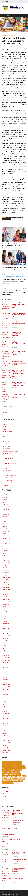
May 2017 (5, 701)
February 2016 (6, 738)
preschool (12, 774)
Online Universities (7, 453)
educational (10, 770)
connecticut (10, 217)
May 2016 (5, 730)
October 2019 (6, 633)
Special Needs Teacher (8, 482)
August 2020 (5, 609)
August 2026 (5, 494)
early (24, 768)
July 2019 (5, 640)
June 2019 (5, 643)
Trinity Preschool (6, 846)
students (13, 778)
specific (4, 778)
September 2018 (6, 665)
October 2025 (6, 514)
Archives (5, 412)
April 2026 (5, 502)
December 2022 (6, 577)
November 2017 (6, 686)
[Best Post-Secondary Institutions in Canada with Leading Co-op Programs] (6, 382)
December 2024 (6, 536)
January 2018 (6, 682)
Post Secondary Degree (8, 458)
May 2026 (5, 499)
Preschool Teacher (7, 470)
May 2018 (5, 672)
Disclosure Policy (6, 793)
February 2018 (6, 679)
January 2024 (6, 560)
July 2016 (5, 725)
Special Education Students (9, 480)
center (20, 761)
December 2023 (6, 562)
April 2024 (5, 553)
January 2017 (6, 711)
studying (18, 778)
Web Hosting (5, 485)
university (11, 782)
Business (5, 424)
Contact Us (5, 791)
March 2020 (5, 621)
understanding (15, 780)
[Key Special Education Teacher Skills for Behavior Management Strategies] (14, 234)
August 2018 (5, 667)
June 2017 (5, 699)
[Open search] (24, 16)
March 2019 (5, 650)
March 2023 (5, 570)
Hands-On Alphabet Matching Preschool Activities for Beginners (19, 363)
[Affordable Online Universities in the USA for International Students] (6, 322)
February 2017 (6, 708)
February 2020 (6, 623)
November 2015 (6, 745)
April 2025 (5, 526)
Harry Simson (13, 46)
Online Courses (6, 446)
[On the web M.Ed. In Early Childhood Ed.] (6, 852)
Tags (4, 414)
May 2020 (5, 616)
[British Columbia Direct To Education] (6, 878)
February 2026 (6, 506)
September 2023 (6, 565)
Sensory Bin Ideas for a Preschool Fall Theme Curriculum (17, 334)
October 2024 (6, 541)
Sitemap (4, 796)
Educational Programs (7, 431)
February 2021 (6, 594)
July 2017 (5, 696)
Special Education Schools (8, 35)
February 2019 (6, 652)
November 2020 (6, 601)
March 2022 (5, 582)
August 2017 (5, 694)
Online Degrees (6, 448)
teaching (9, 780)
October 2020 (6, 604)
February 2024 (6, 558)
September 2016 (6, 721)
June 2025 (5, 521)
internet (20, 770)
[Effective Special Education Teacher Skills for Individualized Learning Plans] (14, 258)
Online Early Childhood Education (10, 451)
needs (8, 772)
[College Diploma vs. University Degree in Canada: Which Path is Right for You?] (6, 341)
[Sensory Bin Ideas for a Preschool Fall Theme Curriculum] (6, 332)
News (4, 439)
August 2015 (5, 752)
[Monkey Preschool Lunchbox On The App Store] (6, 859)
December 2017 (6, 684)
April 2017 (5, 704)
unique (21, 780)
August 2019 (5, 638)
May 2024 (5, 550)
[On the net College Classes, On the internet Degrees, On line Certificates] (6, 868)
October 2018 (6, 662)
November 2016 (6, 716)
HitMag (16, 894)
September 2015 (6, 750)
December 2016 (6, 713)
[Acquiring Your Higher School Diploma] (6, 820)
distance (19, 768)
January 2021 (6, 596)
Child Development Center (9, 426)
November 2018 (6, 660)
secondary (19, 776)
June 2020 (5, 614)
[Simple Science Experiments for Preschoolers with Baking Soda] (6, 313)
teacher (22, 778)
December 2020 (6, 599)
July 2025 (5, 519)
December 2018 (6, 657)
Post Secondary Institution (8, 460)
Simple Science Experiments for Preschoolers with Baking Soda (19, 315)
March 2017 (5, 706)
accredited (8, 761)
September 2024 (6, 543)
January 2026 (6, 509)
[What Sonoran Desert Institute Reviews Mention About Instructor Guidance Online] (6, 303)
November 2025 (6, 511)
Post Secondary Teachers (8, 465)
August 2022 (5, 579)
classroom (9, 766)
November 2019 (6, 631)
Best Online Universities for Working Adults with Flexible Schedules (19, 396)
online (12, 772)
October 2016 (6, 718)
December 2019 (6, 628)
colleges (18, 766)
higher (15, 770)
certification (5, 764)
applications (14, 761)
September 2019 (6, 635)
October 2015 (6, 747)
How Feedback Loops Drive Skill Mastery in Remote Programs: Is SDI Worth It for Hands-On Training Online (18, 373)
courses (23, 766)
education (16, 217)
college (13, 766)
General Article (6, 436)
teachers (4, 780)
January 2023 (6, 575)
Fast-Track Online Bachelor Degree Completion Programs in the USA (18, 353)
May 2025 (5, 523)
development (14, 768)
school (9, 776)
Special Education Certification (10, 473)
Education (5, 429)
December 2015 (6, 742)
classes (4, 766)
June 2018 (5, 669)
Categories (5, 410)
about (4, 761)
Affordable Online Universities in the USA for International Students (18, 323)
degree (4, 768)
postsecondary (5, 774)
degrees (8, 768)
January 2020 (6, 626)
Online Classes (6, 441)
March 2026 (5, 504)
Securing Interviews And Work (9, 828)
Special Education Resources (9, 475)
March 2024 (5, 555)
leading (4, 772)
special (9, 219)
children (19, 764)
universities (5, 782)
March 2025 (5, 528)
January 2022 (6, 587)
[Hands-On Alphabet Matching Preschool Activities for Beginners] (6, 361)
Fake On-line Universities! (8, 834)
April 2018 (5, 674)
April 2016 (5, 733)
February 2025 (6, 531)
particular (17, 772)
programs (5, 776)
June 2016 (5, 728)
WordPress (9, 894)
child (10, 764)
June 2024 (5, 548)
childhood (14, 764)
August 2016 (5, 723)
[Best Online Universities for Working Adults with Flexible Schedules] (6, 394)
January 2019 (6, 655)
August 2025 (5, 516)
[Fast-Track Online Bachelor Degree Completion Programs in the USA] (6, 351)
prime (21, 217)
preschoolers (17, 774)
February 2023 (6, 572)
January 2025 (6, 533)
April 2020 (5, 618)
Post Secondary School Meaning (10, 463)
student (8, 778)
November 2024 (6, 538)
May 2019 (5, 645)
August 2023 (5, 567)
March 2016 (5, 735)
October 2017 (6, 689)
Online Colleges (6, 443)
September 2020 (6, 606)
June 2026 (5, 497)
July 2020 (5, 611)
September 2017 (6, 691)
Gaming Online (6, 434)
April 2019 (5, 648)
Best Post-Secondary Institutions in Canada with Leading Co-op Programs (18, 384)
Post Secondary (6, 456)
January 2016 (6, 740)
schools (4, 219)
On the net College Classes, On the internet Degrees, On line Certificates (18, 870)
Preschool (5, 468)
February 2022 (6, 584)
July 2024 (5, 545)
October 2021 (6, 592)
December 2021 (6, 589)
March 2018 (5, 677)
